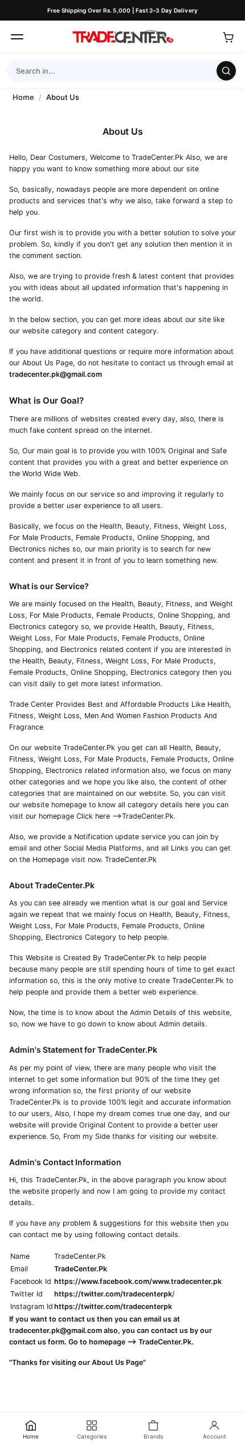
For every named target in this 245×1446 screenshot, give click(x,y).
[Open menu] (17, 37)
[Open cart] (228, 37)
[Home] (122, 37)
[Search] (226, 70)
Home (23, 97)
